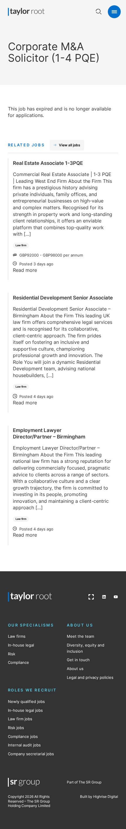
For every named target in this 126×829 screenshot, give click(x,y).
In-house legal (21, 645)
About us (75, 668)
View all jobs (69, 145)
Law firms (16, 636)
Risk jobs (16, 727)
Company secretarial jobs (31, 753)
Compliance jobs (23, 736)
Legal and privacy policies (90, 677)
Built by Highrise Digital (99, 796)
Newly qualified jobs (26, 701)
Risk (11, 654)
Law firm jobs (20, 718)
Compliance (18, 662)
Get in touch (78, 659)
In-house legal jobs (25, 710)
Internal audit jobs (24, 745)
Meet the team (80, 636)
